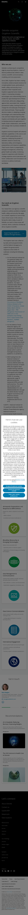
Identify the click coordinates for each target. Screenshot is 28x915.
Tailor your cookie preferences (14, 495)
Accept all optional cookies (14, 486)
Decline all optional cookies (14, 490)
